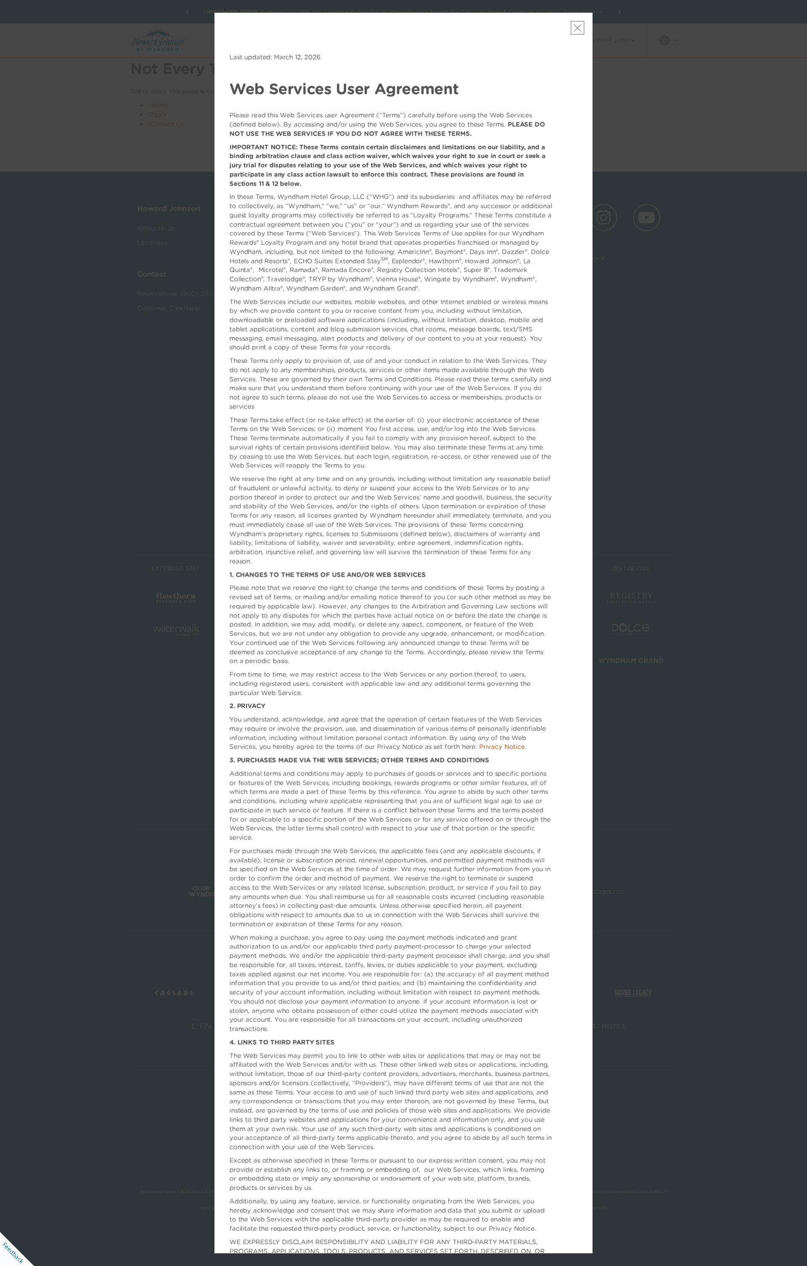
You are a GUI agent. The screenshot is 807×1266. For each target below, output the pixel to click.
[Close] (577, 27)
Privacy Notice (502, 747)
